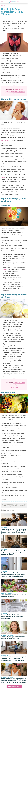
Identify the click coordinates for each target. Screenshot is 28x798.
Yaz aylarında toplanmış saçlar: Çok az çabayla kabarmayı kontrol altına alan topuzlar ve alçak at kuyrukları (13, 680)
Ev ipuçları (4, 571)
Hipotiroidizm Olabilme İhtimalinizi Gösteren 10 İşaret (15, 92)
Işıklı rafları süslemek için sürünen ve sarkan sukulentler (14, 596)
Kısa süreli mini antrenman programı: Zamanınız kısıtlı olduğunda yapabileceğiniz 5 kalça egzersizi (14, 658)
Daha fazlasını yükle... (14, 686)
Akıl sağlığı (4, 527)
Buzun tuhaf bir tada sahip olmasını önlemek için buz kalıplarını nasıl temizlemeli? (13, 616)
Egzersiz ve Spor (5, 655)
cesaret (16, 445)
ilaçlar (3, 177)
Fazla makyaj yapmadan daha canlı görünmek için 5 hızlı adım (13, 637)
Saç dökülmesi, (5, 140)
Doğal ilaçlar (4, 5)
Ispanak (5, 269)
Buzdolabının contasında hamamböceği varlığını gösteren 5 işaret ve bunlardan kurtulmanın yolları (13, 575)
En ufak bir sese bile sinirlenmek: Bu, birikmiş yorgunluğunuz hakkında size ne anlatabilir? (13, 553)
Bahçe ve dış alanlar (6, 593)
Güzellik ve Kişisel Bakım (7, 635)
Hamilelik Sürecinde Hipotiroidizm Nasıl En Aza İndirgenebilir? (16, 385)
